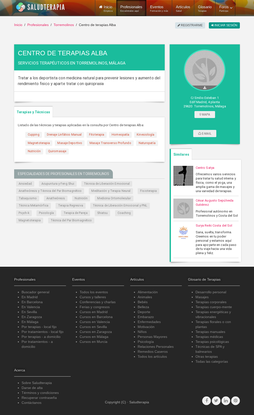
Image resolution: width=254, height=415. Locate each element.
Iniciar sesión (225, 25)
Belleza (143, 307)
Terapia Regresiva (70, 205)
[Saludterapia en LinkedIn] (226, 400)
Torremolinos (64, 25)
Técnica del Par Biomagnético (71, 220)
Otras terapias (206, 356)
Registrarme (191, 25)
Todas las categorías (211, 361)
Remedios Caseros (153, 352)
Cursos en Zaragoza (96, 332)
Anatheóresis (55, 198)
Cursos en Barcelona (96, 317)
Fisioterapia (148, 191)
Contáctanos (31, 403)
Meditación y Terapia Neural (110, 191)
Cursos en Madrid (94, 312)
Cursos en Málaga (94, 337)
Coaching (124, 213)
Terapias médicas (209, 337)
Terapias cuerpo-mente (213, 307)
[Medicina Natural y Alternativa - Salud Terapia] (40, 7)
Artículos (183, 8)
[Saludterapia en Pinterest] (235, 400)
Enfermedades (149, 322)
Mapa (205, 114)
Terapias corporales (210, 302)
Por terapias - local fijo (39, 327)
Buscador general (35, 292)
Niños (142, 332)
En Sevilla (29, 312)
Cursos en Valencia (95, 322)
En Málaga (30, 322)
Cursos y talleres (93, 297)
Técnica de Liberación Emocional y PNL (120, 205)
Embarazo (146, 317)
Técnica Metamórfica (33, 205)
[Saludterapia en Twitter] (216, 400)
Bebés (143, 302)
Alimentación (148, 292)
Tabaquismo (28, 198)
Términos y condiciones (40, 393)
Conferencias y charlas (98, 302)
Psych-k (24, 213)
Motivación (146, 327)
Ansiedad (25, 183)
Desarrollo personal (210, 292)
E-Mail (206, 133)
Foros (224, 8)
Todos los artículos (152, 356)
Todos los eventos (94, 292)
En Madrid (30, 297)
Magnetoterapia (30, 220)
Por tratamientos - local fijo (43, 332)
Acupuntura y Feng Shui (57, 183)
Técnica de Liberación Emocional (107, 183)
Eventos (159, 8)
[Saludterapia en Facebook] (206, 400)
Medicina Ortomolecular (114, 198)
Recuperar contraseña (39, 398)
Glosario (205, 8)
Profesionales (131, 8)
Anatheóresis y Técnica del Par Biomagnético (50, 191)
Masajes (202, 297)
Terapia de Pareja (76, 213)
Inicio (18, 25)
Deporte (144, 312)
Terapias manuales (210, 332)
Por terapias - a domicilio (41, 337)
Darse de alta (32, 388)
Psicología (46, 213)
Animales (145, 297)
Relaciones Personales (156, 347)
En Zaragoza (32, 317)
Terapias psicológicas (212, 342)
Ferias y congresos (95, 307)
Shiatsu (102, 213)
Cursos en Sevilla (93, 327)
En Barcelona (32, 302)
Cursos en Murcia (93, 342)
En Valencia (31, 307)
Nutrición (81, 198)
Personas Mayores (152, 337)
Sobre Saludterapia (37, 383)
